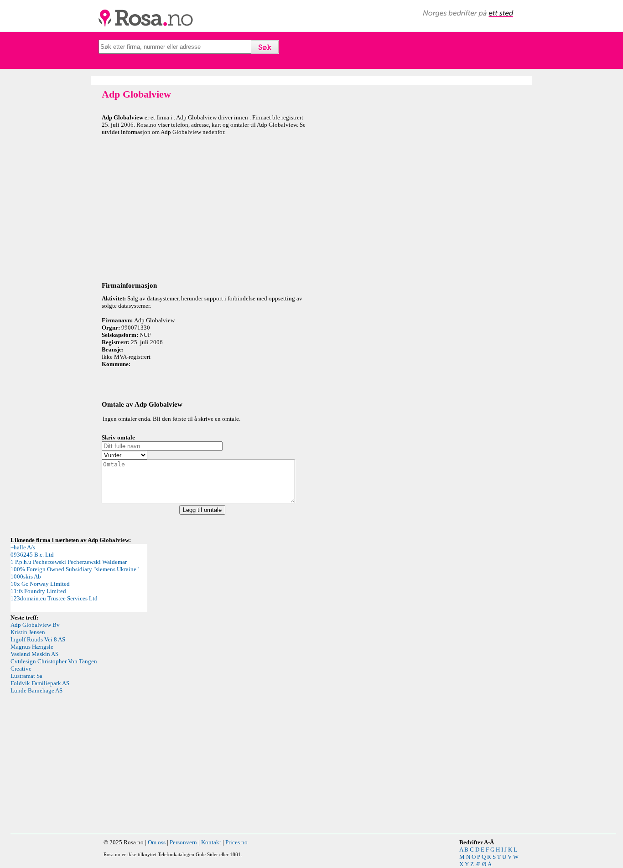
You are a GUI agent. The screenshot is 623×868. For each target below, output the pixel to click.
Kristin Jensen (27, 632)
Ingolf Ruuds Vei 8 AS (37, 639)
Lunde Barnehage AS (36, 690)
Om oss (157, 842)
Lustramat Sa (26, 675)
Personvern (183, 842)
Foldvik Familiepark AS (39, 683)
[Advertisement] (204, 207)
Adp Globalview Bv (35, 624)
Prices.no (236, 842)
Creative (20, 668)
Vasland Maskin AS (34, 654)
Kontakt (211, 842)
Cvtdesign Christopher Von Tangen (53, 661)
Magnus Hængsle (31, 646)
